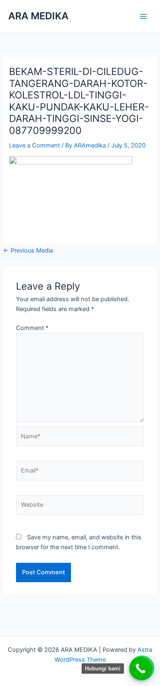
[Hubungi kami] (140, 668)
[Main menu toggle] (143, 16)
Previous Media (28, 250)
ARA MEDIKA (38, 16)
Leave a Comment (34, 145)
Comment (32, 328)
